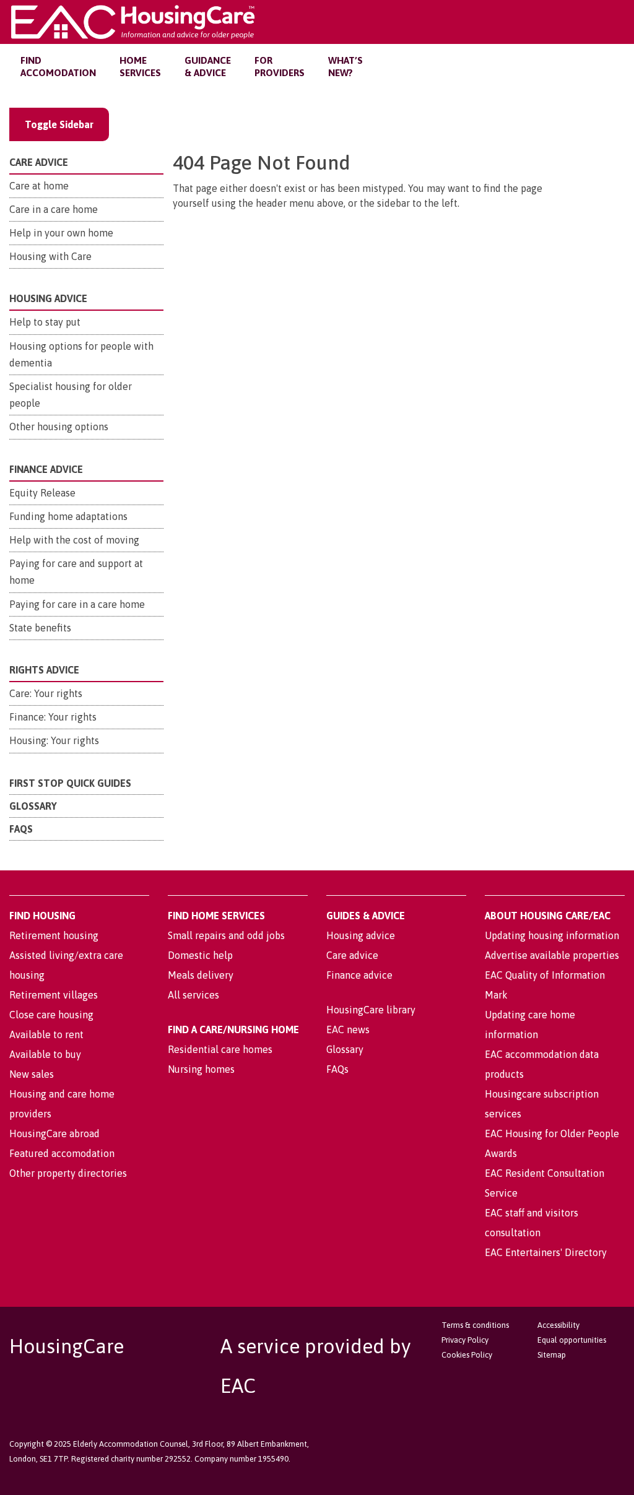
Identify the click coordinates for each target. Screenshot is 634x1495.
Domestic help (200, 955)
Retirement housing (53, 935)
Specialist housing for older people (70, 395)
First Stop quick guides (70, 783)
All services (193, 994)
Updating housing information (552, 935)
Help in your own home (61, 232)
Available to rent (46, 1034)
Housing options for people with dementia (81, 354)
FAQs (21, 828)
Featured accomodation (62, 1153)
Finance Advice (46, 469)
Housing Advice (48, 298)
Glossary (33, 806)
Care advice (352, 955)
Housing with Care (50, 256)
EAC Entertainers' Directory (546, 1252)
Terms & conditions (475, 1325)
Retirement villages (53, 994)
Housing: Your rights (54, 740)
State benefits (40, 627)
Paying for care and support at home (76, 572)
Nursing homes (201, 1069)
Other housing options (58, 426)
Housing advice (360, 935)
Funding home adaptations (68, 516)
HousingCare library (370, 1009)
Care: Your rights (45, 693)
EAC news (348, 1029)
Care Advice (38, 162)
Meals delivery (200, 975)
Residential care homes (220, 1049)
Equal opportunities (571, 1340)
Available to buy (45, 1054)
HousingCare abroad (54, 1133)
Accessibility (558, 1325)
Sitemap (551, 1354)
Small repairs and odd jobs (226, 935)
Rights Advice (44, 669)
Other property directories (68, 1173)
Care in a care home (53, 209)
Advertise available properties (552, 955)
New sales (31, 1074)
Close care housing (51, 1014)
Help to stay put (44, 321)
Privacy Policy (465, 1340)
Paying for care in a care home (77, 604)
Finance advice (359, 975)
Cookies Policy (466, 1354)
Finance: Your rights (53, 716)
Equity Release (42, 492)
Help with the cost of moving (74, 539)
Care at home (39, 185)
